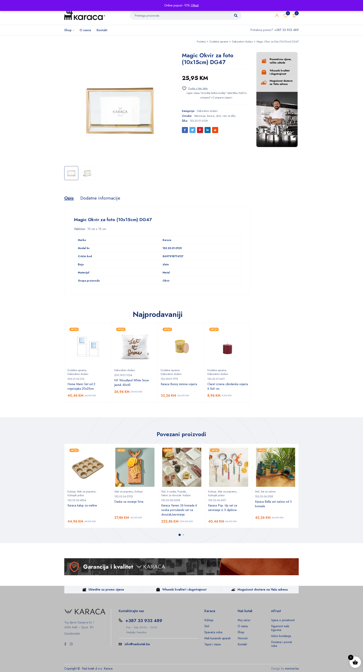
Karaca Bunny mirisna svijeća (179, 384)
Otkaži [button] (195, 5)
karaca (210, 116)
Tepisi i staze (212, 644)
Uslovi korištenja (281, 636)
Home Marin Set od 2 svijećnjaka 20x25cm (81, 386)
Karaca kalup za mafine (82, 505)
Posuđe (182, 491)
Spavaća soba (213, 632)
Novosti (242, 638)
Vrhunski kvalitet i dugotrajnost (184, 589)
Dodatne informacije (100, 198)
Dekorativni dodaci (242, 41)
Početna (201, 41)
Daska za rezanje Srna (128, 501)
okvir (218, 116)
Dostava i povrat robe (281, 644)
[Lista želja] (195, 88)
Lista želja (288, 13)
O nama (243, 626)
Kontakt (242, 644)
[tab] (69, 198)
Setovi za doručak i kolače (175, 495)
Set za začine (268, 491)
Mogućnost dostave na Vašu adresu (262, 589)
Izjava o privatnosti (283, 620)
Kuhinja (71, 491)
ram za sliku (229, 116)
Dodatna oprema (218, 41)
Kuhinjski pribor (75, 495)
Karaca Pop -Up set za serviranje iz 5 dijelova (222, 507)
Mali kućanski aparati (217, 638)
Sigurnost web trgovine (280, 628)
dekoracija (200, 116)
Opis (69, 198)
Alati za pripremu (86, 491)
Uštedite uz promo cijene (106, 589)
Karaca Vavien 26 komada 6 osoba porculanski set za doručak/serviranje (179, 510)
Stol (163, 491)
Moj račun (244, 620)
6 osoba (171, 491)
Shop (241, 632)
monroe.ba (292, 668)
